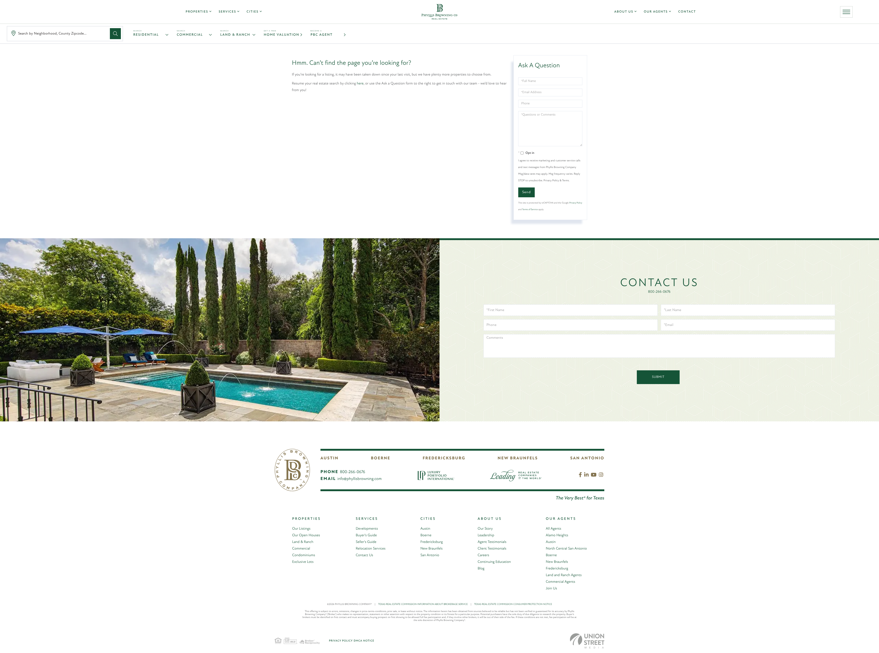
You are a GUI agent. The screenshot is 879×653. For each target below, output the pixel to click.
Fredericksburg (444, 458)
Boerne (380, 458)
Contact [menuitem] (687, 12)
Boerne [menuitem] (425, 535)
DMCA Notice (364, 640)
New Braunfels (518, 458)
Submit (658, 377)
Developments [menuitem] (367, 529)
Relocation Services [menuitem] (370, 548)
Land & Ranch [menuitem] (302, 542)
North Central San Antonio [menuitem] (566, 548)
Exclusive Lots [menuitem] (302, 562)
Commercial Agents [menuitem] (560, 582)
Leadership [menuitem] (486, 535)
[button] (115, 33)
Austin (329, 458)
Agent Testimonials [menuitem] (492, 542)
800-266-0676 (659, 292)
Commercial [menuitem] (301, 548)
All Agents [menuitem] (553, 529)
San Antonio (587, 458)
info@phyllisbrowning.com (359, 479)
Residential (146, 35)
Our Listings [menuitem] (301, 529)
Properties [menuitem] (197, 12)
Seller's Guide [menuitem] (366, 542)
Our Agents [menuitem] (656, 12)
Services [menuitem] (227, 12)
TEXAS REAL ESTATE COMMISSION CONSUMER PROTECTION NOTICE (513, 604)
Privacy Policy (575, 203)
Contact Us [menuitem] (364, 555)
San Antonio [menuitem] (429, 555)
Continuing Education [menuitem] (494, 562)
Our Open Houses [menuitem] (306, 535)
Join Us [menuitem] (551, 588)
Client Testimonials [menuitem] (492, 548)
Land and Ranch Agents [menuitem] (564, 575)
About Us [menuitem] (623, 12)
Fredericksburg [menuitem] (431, 542)
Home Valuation (281, 35)
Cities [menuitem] (252, 12)
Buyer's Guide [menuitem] (366, 535)
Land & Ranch (235, 35)
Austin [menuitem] (425, 529)
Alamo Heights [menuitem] (557, 535)
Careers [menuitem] (483, 555)
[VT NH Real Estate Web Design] (587, 640)
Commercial (190, 35)
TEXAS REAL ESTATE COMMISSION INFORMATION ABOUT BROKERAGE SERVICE (424, 604)
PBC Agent (322, 35)
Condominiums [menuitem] (303, 555)
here (360, 83)
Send (526, 192)
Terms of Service (530, 209)
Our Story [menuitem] (485, 529)
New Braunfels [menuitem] (431, 548)
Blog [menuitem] (481, 568)
